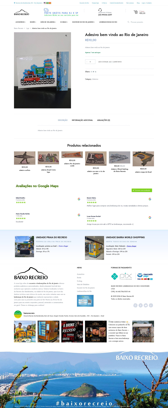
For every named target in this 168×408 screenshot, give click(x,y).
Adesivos (95, 79)
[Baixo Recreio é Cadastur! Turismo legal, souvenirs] (25, 331)
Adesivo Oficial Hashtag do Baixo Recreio (119, 170)
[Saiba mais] (24, 246)
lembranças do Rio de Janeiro (23, 297)
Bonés (79, 277)
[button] (66, 35)
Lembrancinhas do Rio (84, 291)
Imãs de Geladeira (83, 284)
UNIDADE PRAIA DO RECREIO (51, 237)
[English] (45, 3)
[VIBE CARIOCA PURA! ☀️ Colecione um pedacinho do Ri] (119, 331)
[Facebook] (141, 305)
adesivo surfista (24, 170)
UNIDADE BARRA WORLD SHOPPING (125, 237)
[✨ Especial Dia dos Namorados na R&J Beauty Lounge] (96, 331)
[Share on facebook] (91, 71)
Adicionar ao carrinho (110, 62)
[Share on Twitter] (93, 71)
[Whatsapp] (151, 305)
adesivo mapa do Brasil (143, 172)
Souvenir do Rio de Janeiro (86, 288)
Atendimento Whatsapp (104, 12)
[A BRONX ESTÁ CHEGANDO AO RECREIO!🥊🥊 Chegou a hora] (72, 331)
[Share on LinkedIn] (95, 71)
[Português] (47, 3)
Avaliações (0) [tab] (103, 120)
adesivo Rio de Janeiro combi (72, 165)
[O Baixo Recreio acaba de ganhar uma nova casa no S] (48, 331)
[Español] (50, 3)
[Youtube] (146, 305)
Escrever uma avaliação (142, 190)
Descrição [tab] (63, 120)
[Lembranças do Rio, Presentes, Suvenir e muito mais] (143, 331)
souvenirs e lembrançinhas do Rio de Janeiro (43, 283)
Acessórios (80, 274)
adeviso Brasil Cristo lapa (48, 171)
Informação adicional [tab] (82, 120)
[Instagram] (135, 305)
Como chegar (63, 246)
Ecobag (79, 281)
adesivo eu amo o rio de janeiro (96, 172)
